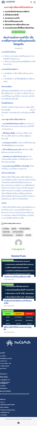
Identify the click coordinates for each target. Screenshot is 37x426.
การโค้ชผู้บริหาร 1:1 (5, 380)
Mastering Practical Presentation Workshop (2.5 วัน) (14, 394)
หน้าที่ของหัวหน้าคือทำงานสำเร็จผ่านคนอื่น (18, 302)
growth (14, 229)
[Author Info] (18, 246)
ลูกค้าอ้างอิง (3, 368)
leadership (6, 232)
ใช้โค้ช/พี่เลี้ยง (4, 377)
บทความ (18, 223)
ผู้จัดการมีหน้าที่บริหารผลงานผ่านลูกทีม (18, 328)
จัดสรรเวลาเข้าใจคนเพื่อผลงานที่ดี (17, 276)
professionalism (18, 232)
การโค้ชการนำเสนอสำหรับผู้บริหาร (5, 383)
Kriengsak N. (18, 249)
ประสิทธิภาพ (19, 235)
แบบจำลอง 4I (3, 361)
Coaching (6, 229)
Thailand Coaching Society (7, 410)
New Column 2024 (18, 32)
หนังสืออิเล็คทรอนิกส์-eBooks (7, 405)
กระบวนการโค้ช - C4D (5, 363)
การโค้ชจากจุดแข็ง (4, 366)
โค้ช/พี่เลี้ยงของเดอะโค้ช (6, 358)
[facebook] (18, 423)
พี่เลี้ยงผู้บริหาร (4, 388)
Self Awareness (8, 235)
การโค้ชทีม (2, 386)
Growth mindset (24, 229)
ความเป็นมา (3, 356)
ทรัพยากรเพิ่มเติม (4, 407)
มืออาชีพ (28, 235)
